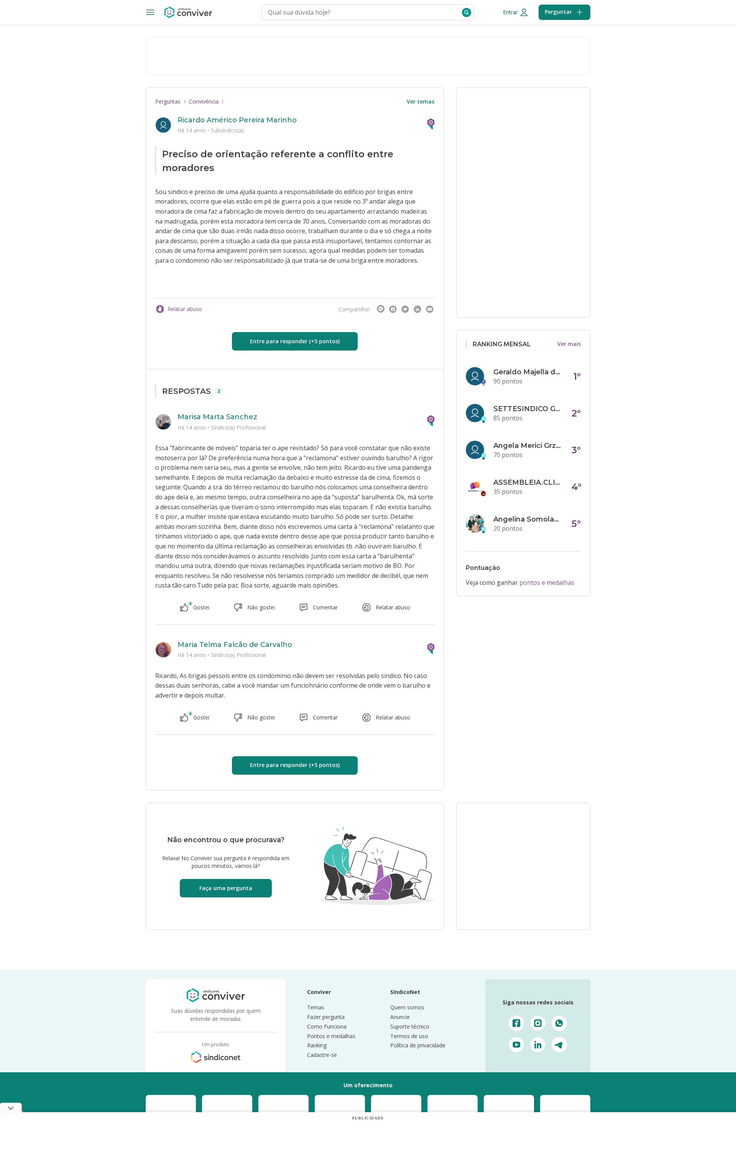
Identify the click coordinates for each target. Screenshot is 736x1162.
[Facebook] (393, 309)
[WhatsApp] (380, 309)
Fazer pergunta (326, 1016)
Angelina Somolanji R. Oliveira (527, 519)
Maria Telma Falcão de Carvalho (234, 644)
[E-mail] (429, 309)
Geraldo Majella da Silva (527, 372)
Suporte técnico (409, 1026)
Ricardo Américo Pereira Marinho (237, 120)
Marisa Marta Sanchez (217, 417)
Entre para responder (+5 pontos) (295, 341)
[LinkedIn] (417, 309)
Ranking (317, 1045)
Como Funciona (327, 1026)
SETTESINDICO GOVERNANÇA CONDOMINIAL (527, 409)
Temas (315, 1007)
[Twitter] (405, 309)
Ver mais (569, 343)
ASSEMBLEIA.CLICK (527, 482)
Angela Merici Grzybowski (527, 445)
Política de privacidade (417, 1045)
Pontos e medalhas (331, 1036)
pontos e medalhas (546, 582)
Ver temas (420, 101)
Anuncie (400, 1016)
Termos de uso (409, 1036)
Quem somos (407, 1007)
